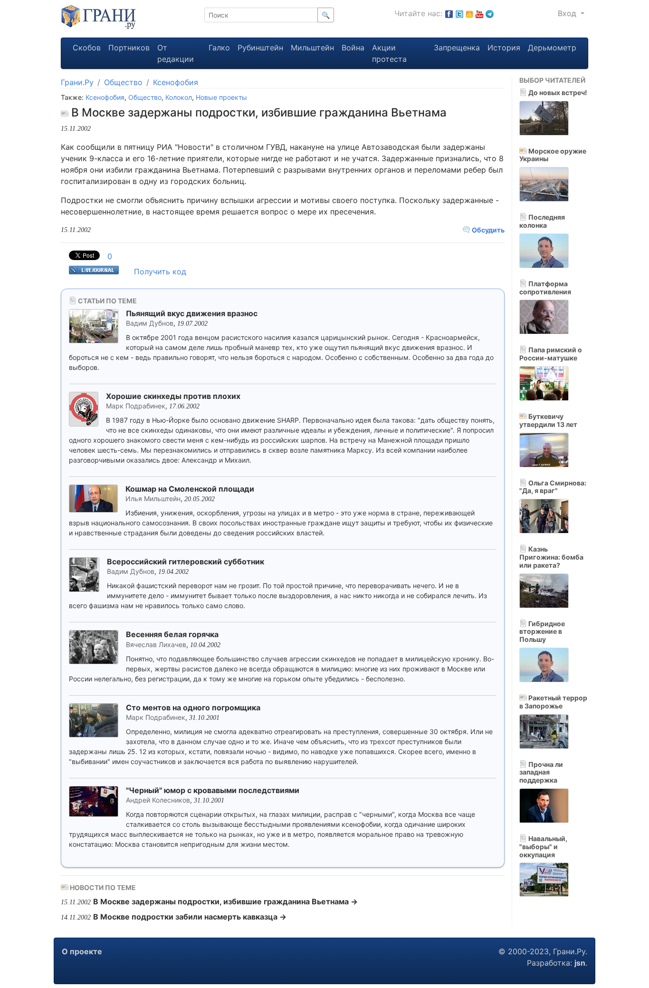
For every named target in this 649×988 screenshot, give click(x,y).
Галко (219, 47)
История (503, 47)
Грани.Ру (77, 82)
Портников (129, 47)
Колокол (178, 97)
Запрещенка (457, 47)
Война (353, 47)
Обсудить (487, 230)
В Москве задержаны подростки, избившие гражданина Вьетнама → (225, 901)
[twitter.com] (459, 13)
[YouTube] (479, 13)
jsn (579, 963)
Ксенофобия (175, 82)
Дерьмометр (552, 47)
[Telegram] (490, 13)
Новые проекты (221, 97)
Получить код (160, 271)
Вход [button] (568, 13)
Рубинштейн (260, 47)
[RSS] (469, 13)
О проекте (82, 951)
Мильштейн (312, 47)
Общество (123, 82)
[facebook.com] (449, 13)
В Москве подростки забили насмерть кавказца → (189, 916)
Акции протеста (389, 53)
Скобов (87, 47)
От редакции (175, 53)
